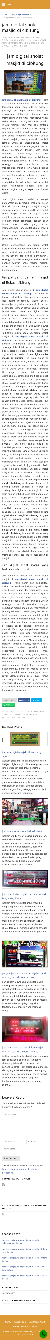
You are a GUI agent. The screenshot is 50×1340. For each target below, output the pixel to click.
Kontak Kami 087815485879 (25, 1326)
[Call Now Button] (43, 1334)
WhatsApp (9, 705)
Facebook (25, 700)
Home (4, 15)
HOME (8, 1322)
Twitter (37, 700)
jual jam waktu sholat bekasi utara (22, 831)
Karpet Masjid (20, 1322)
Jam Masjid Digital (37, 1322)
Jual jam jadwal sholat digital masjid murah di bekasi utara (24, 43)
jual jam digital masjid (20, 15)
